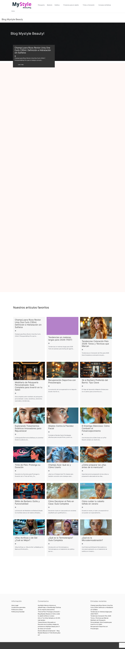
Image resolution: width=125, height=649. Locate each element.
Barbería (49, 5)
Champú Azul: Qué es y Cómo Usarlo (59, 466)
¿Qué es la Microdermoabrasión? (92, 539)
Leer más (21, 64)
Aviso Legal (14, 605)
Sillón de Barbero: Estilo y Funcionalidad (27, 502)
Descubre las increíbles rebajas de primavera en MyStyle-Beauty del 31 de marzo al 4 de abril (49, 626)
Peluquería (41, 5)
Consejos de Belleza (104, 5)
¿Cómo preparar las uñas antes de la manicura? (94, 466)
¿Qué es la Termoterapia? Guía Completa (60, 539)
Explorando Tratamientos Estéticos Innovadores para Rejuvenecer (28, 428)
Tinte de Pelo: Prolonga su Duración (27, 466)
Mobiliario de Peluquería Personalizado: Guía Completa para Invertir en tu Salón (28, 386)
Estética (57, 5)
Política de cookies (17, 609)
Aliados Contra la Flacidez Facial (61, 427)
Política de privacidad (17, 612)
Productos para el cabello (71, 5)
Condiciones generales (18, 607)
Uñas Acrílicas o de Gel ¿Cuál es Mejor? (26, 539)
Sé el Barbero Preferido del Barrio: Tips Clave (95, 381)
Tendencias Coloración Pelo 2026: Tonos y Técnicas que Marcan (95, 343)
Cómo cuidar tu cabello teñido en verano (93, 502)
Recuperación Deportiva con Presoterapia (62, 381)
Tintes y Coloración (88, 5)
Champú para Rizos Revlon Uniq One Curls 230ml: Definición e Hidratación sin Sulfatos (33, 50)
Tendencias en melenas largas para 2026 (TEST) (60, 338)
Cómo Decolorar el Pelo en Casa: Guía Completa (61, 502)
